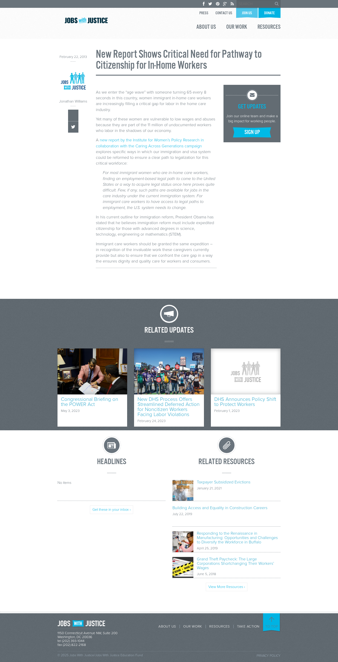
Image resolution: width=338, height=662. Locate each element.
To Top (271, 626)
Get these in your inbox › (111, 509)
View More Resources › (226, 587)
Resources (269, 27)
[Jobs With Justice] (86, 20)
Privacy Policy (269, 656)
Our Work (236, 27)
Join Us (247, 13)
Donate (269, 13)
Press (203, 13)
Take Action (248, 626)
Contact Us (223, 13)
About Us (206, 27)
